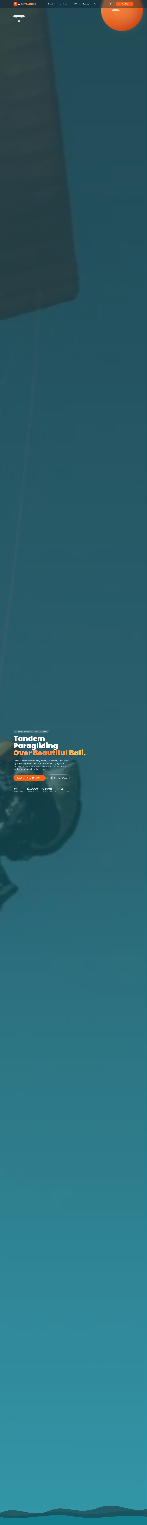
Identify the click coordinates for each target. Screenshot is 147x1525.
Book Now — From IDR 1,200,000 (30, 778)
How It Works (75, 4)
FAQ (95, 4)
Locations (63, 4)
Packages (86, 4)
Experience (52, 4)
